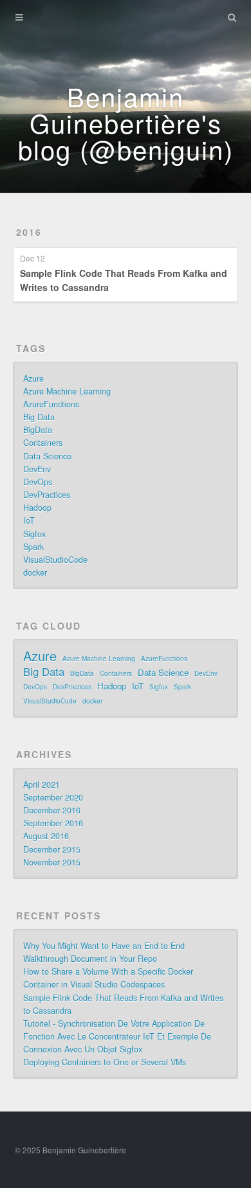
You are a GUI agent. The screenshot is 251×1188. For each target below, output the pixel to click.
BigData (37, 430)
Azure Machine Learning (67, 391)
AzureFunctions (51, 404)
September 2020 (53, 797)
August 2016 (46, 836)
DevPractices (46, 495)
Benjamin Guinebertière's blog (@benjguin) (126, 122)
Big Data (39, 417)
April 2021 (41, 784)
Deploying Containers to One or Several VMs (104, 1062)
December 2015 (51, 849)
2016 (29, 232)
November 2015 (51, 862)
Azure (33, 378)
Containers (42, 442)
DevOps (37, 482)
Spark (33, 547)
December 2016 (51, 810)
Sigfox (34, 534)
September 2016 (53, 823)
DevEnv (37, 469)
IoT (29, 520)
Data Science (47, 456)
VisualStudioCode (55, 559)
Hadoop (37, 507)
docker (35, 572)
